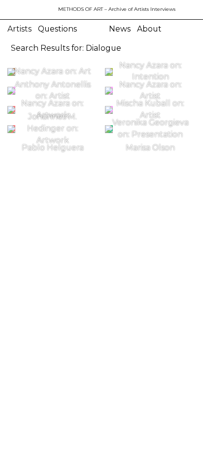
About (149, 29)
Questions (57, 29)
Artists (19, 29)
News (120, 29)
